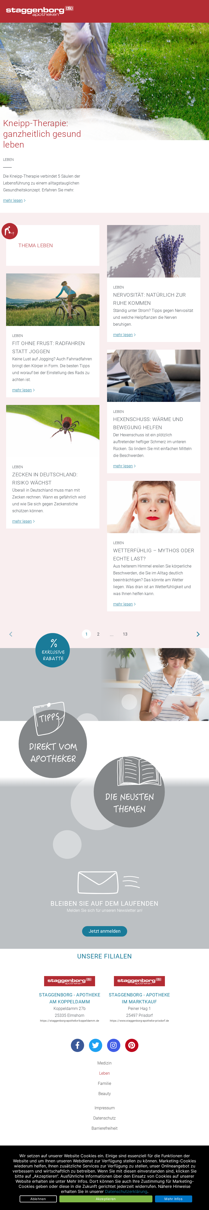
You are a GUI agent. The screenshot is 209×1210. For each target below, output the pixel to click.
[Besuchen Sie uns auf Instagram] (113, 1045)
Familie (104, 1083)
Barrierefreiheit (104, 1128)
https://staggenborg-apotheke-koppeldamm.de (69, 1020)
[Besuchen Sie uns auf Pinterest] (131, 1045)
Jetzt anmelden (105, 931)
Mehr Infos (173, 1199)
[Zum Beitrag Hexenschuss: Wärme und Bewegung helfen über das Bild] (153, 376)
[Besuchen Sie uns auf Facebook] (77, 1045)
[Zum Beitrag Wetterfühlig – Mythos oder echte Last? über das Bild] (153, 507)
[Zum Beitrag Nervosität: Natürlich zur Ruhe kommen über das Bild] (153, 251)
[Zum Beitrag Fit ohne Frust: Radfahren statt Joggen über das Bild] (52, 299)
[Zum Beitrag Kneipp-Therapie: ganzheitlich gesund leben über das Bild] (104, 81)
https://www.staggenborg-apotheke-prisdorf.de (139, 1020)
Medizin (104, 1063)
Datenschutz (104, 1118)
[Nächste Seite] (198, 634)
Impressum (105, 1108)
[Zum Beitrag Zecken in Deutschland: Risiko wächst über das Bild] (52, 431)
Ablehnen (38, 1199)
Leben (8, 159)
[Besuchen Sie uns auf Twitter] (95, 1045)
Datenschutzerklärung (126, 1191)
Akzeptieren (106, 1199)
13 (125, 634)
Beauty (104, 1093)
